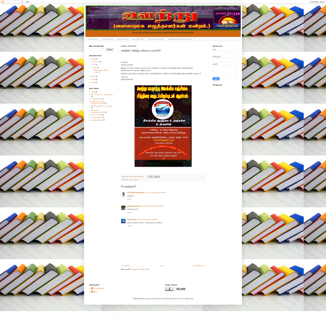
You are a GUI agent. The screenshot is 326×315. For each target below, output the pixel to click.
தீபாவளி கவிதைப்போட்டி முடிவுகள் (101, 106)
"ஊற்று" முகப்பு (92, 39)
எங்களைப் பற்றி (107, 39)
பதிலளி (129, 199)
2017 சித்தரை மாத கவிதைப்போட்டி (102, 94)
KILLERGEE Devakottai (135, 192)
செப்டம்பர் (96, 62)
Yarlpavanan (131, 219)
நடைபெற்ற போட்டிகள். (156, 39)
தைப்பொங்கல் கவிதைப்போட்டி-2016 (98, 111)
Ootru (95, 292)
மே (94, 64)
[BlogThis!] (151, 176)
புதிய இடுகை (126, 265)
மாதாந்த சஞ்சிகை (96, 120)
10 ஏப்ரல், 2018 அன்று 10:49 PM (152, 206)
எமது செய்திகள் (96, 99)
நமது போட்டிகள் (122, 39)
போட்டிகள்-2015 (96, 115)
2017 (93, 76)
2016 (93, 79)
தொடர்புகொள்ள (138, 39)
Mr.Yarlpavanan (99, 288)
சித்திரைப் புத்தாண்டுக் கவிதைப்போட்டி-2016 (98, 102)
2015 (93, 82)
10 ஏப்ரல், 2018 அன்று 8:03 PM (155, 192)
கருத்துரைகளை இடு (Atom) (140, 269)
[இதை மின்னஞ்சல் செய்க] (149, 176)
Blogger (183, 298)
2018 (93, 59)
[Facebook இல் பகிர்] (156, 176)
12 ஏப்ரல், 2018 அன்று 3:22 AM (147, 219)
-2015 (93, 92)
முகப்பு (161, 265)
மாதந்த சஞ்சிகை (134, 179)
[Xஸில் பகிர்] (153, 176)
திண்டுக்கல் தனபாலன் (134, 206)
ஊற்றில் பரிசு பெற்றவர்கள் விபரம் (180, 39)
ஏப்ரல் (95, 68)
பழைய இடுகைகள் (198, 265)
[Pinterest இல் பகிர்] (158, 176)
